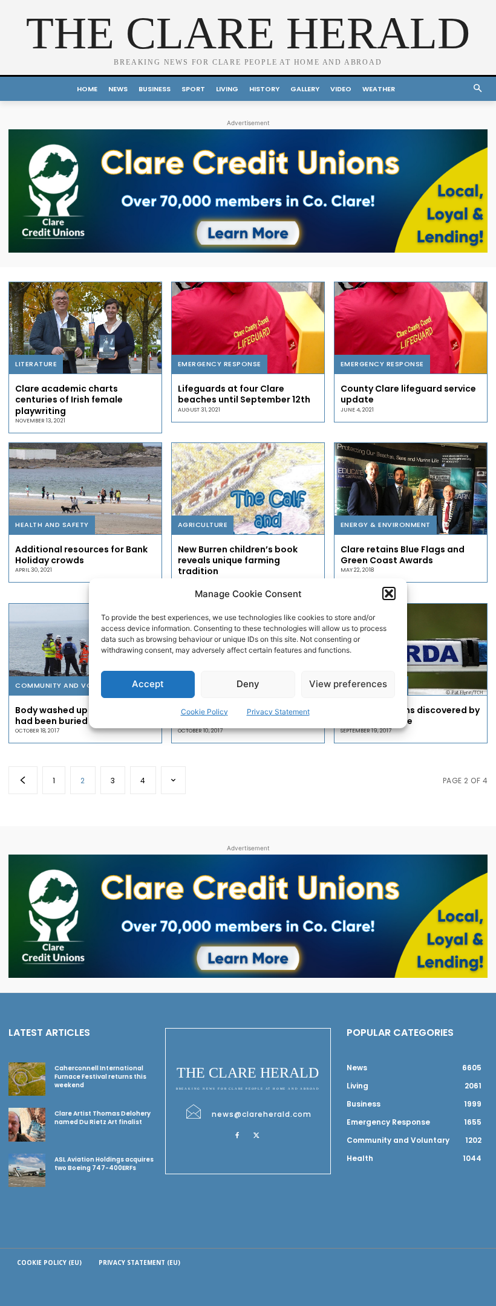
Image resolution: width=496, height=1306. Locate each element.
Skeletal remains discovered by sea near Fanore (410, 715)
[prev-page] (23, 780)
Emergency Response (219, 364)
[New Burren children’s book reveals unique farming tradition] (248, 488)
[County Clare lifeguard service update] (410, 327)
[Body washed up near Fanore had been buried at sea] (85, 649)
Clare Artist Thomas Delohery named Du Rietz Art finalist (102, 1118)
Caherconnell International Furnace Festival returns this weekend (100, 1077)
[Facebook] (237, 1135)
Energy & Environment (386, 524)
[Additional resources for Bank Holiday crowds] (85, 488)
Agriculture (203, 524)
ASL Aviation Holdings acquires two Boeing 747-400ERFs (104, 1163)
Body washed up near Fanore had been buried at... (79, 715)
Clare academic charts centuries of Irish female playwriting (69, 399)
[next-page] (173, 780)
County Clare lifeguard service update (408, 394)
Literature (36, 364)
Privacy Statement (278, 711)
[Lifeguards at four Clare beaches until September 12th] (248, 327)
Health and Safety (52, 524)
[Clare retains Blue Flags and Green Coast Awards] (410, 488)
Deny (248, 684)
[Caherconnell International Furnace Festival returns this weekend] (26, 1079)
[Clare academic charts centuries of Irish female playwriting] (85, 327)
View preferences (348, 684)
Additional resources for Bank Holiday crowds (81, 554)
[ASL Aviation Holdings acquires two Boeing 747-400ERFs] (26, 1170)
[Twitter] (256, 1135)
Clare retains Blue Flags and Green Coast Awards (403, 554)
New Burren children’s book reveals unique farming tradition (238, 560)
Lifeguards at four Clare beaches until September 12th (244, 394)
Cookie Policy (204, 711)
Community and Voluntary (70, 685)
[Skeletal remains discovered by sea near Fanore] (410, 649)
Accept (148, 684)
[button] (389, 593)
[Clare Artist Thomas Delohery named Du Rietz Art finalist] (26, 1124)
